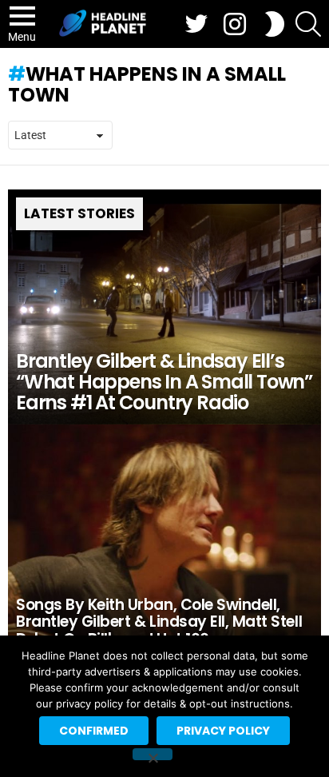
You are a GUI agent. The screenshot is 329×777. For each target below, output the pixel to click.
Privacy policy (223, 731)
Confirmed (94, 731)
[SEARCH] (308, 24)
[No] (152, 754)
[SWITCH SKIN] (274, 24)
